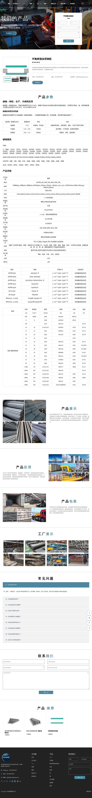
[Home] (2, 2)
